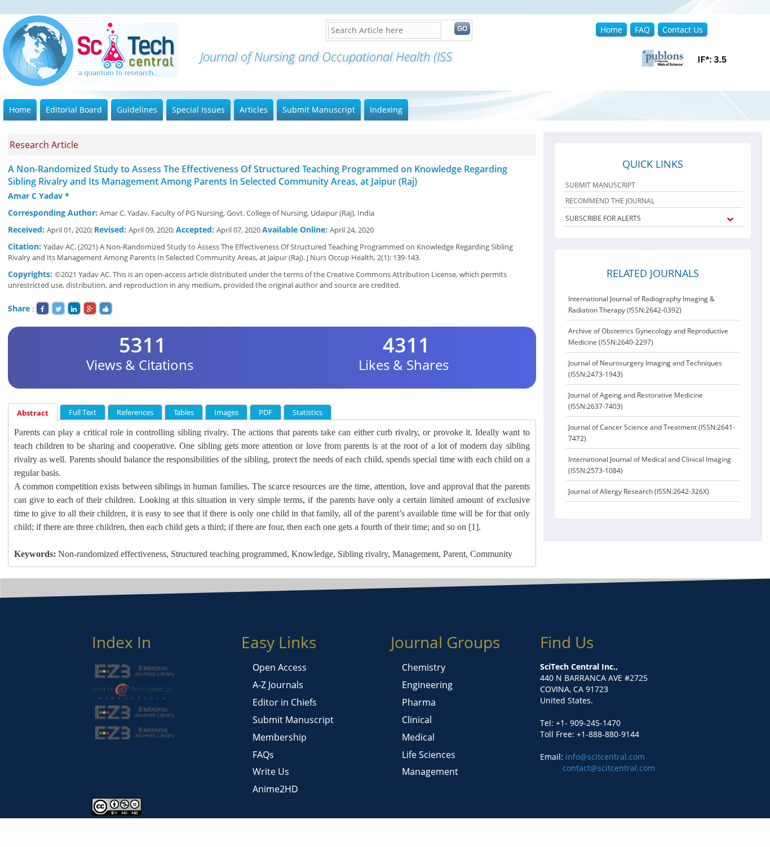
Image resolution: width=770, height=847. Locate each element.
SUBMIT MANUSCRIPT (600, 185)
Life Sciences (428, 754)
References (135, 412)
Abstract (32, 413)
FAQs (263, 754)
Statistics (307, 412)
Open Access (280, 667)
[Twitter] (58, 308)
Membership (280, 737)
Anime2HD (275, 789)
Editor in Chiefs (285, 702)
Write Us (271, 771)
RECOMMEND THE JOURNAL (609, 201)
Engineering (427, 685)
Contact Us (682, 29)
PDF (265, 412)
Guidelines (137, 109)
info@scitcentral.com (604, 756)
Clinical (417, 720)
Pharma (419, 702)
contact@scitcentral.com (609, 768)
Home (611, 29)
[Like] (106, 308)
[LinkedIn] (74, 308)
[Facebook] (43, 308)
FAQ (642, 29)
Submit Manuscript (318, 109)
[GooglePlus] (90, 308)
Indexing (386, 109)
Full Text (82, 412)
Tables (184, 412)
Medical (418, 737)
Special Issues (198, 109)
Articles (254, 109)
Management (430, 771)
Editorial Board (74, 109)
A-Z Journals (278, 685)
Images (226, 412)
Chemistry (423, 667)
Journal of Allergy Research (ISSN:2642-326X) (638, 491)
